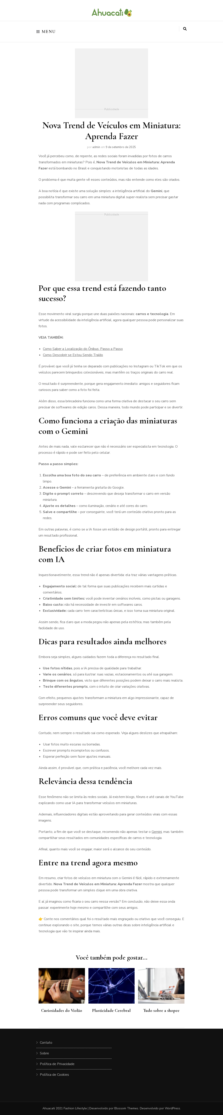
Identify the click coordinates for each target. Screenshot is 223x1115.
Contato (46, 1042)
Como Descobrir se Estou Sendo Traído (73, 355)
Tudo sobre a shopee (161, 1010)
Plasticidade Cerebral (111, 1010)
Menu (49, 31)
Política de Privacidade (57, 1064)
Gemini (157, 831)
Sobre (44, 1053)
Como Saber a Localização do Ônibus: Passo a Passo (83, 348)
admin (96, 147)
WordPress (172, 1108)
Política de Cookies (54, 1074)
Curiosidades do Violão (61, 1010)
